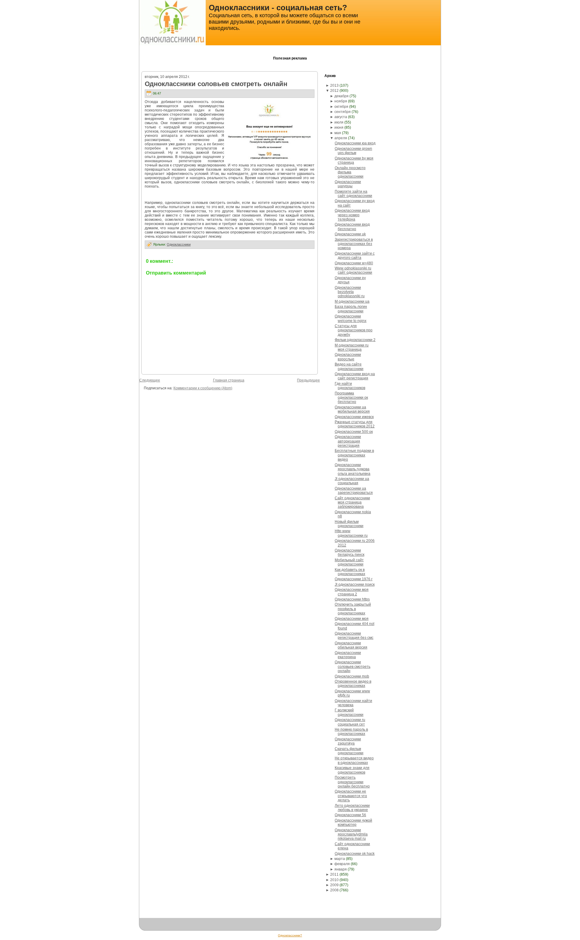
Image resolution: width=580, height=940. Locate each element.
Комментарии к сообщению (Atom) (202, 388)
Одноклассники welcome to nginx (350, 318)
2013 (334, 85)
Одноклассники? (290, 935)
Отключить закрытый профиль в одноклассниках (353, 608)
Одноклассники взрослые (348, 356)
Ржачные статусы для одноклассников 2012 (355, 424)
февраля (342, 864)
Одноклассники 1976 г (353, 579)
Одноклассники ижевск (354, 417)
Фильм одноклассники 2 (355, 340)
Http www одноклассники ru (351, 533)
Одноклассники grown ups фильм (353, 150)
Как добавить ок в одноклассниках (350, 572)
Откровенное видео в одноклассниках (353, 683)
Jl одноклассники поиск (355, 584)
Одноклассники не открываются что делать (351, 795)
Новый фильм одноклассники (349, 524)
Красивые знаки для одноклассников (352, 770)
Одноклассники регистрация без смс (354, 635)
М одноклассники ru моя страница (352, 347)
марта (339, 859)
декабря (341, 96)
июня (338, 127)
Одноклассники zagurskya (348, 741)
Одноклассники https (352, 599)
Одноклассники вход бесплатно (352, 226)
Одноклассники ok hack (355, 853)
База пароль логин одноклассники (351, 308)
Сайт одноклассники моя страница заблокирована (352, 502)
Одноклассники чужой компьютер (353, 822)
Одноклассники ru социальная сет (350, 722)
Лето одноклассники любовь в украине (352, 807)
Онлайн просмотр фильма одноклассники (350, 172)
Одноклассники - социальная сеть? (278, 7)
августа (340, 117)
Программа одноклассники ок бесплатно (351, 397)
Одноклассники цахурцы (348, 184)
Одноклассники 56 (350, 815)
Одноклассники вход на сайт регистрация (355, 376)
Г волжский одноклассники (349, 712)
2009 (334, 885)
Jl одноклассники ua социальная (352, 481)
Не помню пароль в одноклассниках (351, 731)
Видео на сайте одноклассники (349, 366)
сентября (342, 112)
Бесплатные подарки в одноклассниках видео (354, 455)
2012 (334, 91)
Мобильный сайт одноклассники (349, 562)
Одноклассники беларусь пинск (349, 552)
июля (338, 122)
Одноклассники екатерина (348, 655)
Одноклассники (179, 244)
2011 (334, 874)
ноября (340, 101)
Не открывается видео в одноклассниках (354, 760)
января (340, 869)
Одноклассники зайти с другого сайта (355, 255)
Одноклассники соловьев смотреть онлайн (216, 84)
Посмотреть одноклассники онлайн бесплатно (352, 781)
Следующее (149, 380)
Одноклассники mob (352, 676)
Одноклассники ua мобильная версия (352, 409)
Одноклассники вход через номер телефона (352, 214)
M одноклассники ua (352, 301)
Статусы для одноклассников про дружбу (353, 330)
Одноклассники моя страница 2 (352, 592)
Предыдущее (308, 380)
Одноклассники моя (352, 618)
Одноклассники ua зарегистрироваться (354, 490)
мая (337, 133)
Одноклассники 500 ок (354, 432)
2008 (334, 890)
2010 (334, 880)
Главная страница (228, 380)
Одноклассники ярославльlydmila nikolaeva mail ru (351, 834)
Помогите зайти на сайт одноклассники (353, 193)
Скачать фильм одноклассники (349, 751)
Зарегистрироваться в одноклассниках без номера (354, 243)
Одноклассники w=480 (354, 263)
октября (341, 107)
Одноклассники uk (350, 234)
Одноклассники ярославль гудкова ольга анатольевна (352, 469)
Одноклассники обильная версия (351, 645)
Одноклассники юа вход (355, 143)
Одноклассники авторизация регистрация (348, 441)
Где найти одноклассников (350, 385)
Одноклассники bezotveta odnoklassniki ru (350, 291)
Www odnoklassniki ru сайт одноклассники (353, 270)
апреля (340, 138)
